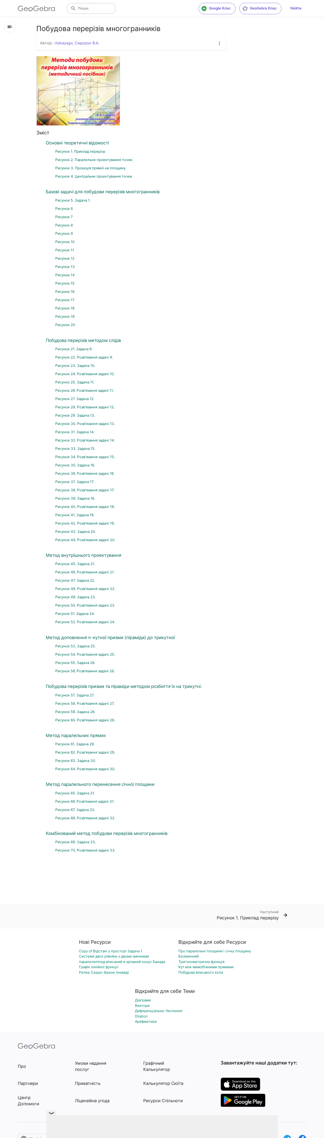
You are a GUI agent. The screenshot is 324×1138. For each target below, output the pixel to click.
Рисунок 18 (64, 308)
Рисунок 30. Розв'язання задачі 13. (85, 423)
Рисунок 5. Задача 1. (72, 200)
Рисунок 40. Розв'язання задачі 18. (85, 506)
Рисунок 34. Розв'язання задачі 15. (85, 457)
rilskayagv (64, 43)
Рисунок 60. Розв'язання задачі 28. (85, 720)
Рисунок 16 (64, 291)
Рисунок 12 (64, 258)
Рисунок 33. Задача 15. (75, 448)
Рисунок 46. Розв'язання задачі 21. (84, 572)
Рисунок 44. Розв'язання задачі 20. (85, 540)
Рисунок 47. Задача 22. (75, 580)
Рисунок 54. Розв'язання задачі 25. (85, 654)
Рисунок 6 (64, 208)
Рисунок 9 (64, 233)
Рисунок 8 (64, 225)
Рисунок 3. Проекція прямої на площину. (90, 168)
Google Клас (220, 8)
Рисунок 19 (64, 316)
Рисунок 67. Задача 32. (75, 809)
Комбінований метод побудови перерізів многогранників (106, 833)
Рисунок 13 (65, 266)
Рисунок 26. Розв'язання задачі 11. (84, 390)
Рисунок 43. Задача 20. (75, 531)
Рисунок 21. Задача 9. (74, 349)
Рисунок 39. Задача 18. (75, 498)
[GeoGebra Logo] (36, 8)
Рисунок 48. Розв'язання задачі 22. (85, 588)
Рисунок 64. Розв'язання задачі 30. (85, 769)
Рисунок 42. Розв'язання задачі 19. (85, 523)
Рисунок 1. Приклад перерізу (80, 151)
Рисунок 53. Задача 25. (75, 646)
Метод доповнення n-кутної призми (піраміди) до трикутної (110, 637)
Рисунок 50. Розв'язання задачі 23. (85, 605)
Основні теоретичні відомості (77, 142)
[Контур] (10, 27)
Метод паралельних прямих (76, 735)
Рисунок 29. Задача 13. (75, 415)
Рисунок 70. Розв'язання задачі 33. (85, 850)
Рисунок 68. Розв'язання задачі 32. (85, 818)
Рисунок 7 (64, 217)
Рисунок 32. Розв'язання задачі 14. (85, 440)
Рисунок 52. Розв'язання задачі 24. (85, 622)
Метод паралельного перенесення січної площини (100, 784)
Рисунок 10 (64, 242)
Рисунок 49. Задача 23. (75, 597)
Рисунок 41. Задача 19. (74, 515)
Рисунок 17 (64, 300)
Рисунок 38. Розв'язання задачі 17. (84, 490)
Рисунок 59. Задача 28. (75, 712)
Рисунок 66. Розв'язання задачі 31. (84, 801)
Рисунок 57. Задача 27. (74, 695)
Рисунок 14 (65, 275)
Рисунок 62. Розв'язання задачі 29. (85, 752)
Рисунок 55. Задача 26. (75, 662)
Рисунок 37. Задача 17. (74, 481)
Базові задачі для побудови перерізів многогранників (103, 191)
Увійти (295, 8)
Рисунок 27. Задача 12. (74, 398)
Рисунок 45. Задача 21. (75, 564)
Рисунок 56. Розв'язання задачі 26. (85, 671)
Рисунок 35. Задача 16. (75, 465)
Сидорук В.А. (87, 43)
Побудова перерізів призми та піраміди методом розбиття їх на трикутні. (124, 686)
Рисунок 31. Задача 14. (74, 432)
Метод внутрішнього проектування (83, 555)
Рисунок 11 (64, 250)
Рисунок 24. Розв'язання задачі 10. (85, 374)
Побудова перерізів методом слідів (83, 340)
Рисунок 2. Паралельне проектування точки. (94, 159)
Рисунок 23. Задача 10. (75, 365)
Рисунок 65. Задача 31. (75, 793)
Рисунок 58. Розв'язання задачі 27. (85, 703)
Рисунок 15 (64, 283)
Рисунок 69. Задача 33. (75, 842)
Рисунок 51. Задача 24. (75, 613)
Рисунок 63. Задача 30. (75, 760)
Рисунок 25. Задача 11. (74, 382)
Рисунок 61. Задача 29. (75, 744)
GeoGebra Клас (263, 8)
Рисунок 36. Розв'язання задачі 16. (84, 473)
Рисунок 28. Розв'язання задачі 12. (85, 407)
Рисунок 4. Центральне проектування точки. (94, 176)
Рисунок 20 (65, 325)
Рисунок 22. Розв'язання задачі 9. (84, 357)
